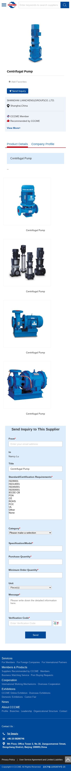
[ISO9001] (35, 481)
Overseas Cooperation (49, 684)
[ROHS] (35, 501)
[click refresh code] (57, 623)
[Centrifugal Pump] (27, 201)
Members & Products (14, 667)
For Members (8, 662)
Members (45, 671)
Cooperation (9, 680)
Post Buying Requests (42, 675)
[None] (35, 512)
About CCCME (11, 707)
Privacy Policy (8, 759)
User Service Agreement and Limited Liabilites (41, 759)
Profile (5, 711)
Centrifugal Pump (35, 230)
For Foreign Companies (28, 662)
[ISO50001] (35, 489)
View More (13, 128)
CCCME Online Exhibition (14, 693)
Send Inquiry (19, 91)
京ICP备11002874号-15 (54, 767)
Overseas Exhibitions (39, 693)
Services (7, 658)
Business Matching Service (15, 675)
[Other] (35, 509)
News (5, 701)
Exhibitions (8, 689)
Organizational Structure (46, 711)
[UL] (35, 506)
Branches (14, 711)
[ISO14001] (35, 484)
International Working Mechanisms (19, 684)
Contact (63, 711)
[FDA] (35, 495)
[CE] (35, 498)
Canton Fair (30, 697)
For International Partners (54, 662)
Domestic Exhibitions (12, 697)
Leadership (26, 711)
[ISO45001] (35, 486)
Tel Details (12, 733)
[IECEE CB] (35, 492)
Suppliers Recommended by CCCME (20, 671)
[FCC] (35, 504)
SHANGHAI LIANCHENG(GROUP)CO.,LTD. (31, 100)
